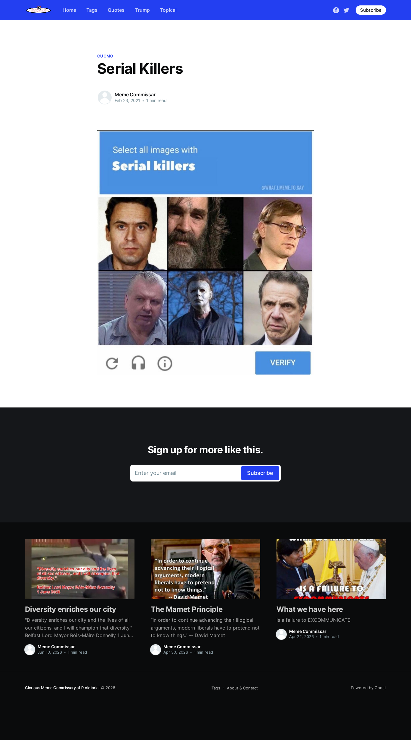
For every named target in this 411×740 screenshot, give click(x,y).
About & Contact (242, 688)
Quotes (116, 10)
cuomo (105, 56)
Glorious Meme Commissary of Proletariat (62, 687)
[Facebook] (336, 10)
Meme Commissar (135, 94)
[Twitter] (346, 10)
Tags (91, 10)
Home (69, 10)
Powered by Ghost (368, 687)
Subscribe (371, 10)
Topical (168, 10)
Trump (142, 10)
